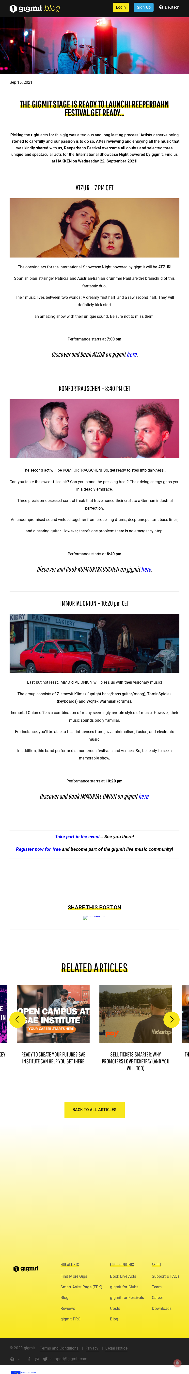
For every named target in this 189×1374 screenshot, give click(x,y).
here (131, 354)
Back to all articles (95, 1109)
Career (157, 1297)
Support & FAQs (165, 1276)
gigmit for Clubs (124, 1287)
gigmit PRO (70, 1319)
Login (121, 7)
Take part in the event (77, 836)
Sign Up (144, 7)
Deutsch (172, 7)
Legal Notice (116, 1348)
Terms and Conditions (59, 1348)
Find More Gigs (74, 1276)
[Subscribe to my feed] (94, 916)
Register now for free (38, 849)
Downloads (162, 1308)
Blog (64, 1297)
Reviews (68, 1308)
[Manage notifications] (177, 1363)
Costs (115, 1308)
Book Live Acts (123, 1276)
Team (157, 1287)
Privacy (93, 1348)
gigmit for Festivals (127, 1297)
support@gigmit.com (68, 1358)
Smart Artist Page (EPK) (81, 1287)
